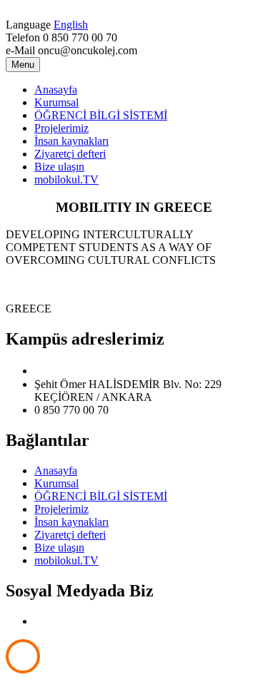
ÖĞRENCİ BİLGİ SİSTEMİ (100, 115)
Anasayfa (55, 89)
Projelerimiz (61, 128)
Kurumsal (56, 102)
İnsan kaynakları (71, 141)
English (71, 25)
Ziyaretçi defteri (70, 154)
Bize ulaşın (59, 167)
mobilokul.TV (66, 179)
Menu (22, 64)
